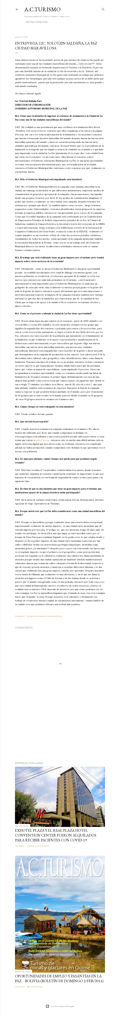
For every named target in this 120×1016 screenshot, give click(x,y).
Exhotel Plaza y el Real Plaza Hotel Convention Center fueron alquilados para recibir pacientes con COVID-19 (55, 835)
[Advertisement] (60, 732)
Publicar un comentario (38, 846)
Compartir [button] (20, 616)
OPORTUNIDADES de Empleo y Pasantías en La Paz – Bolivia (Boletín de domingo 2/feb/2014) (59, 978)
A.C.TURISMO (42, 9)
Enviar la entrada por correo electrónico (44, 616)
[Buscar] (103, 9)
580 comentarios (34, 986)
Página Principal (36, 22)
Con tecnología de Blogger (62, 1006)
